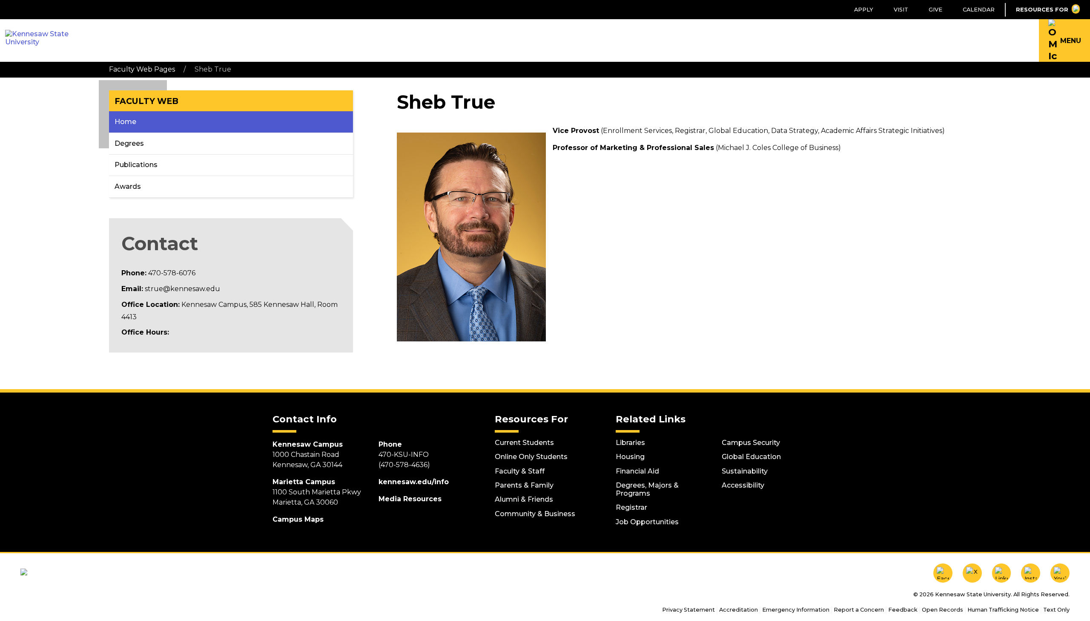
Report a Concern (859, 610)
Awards (128, 186)
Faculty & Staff (520, 471)
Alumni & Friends (524, 499)
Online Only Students (531, 457)
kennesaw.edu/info (414, 482)
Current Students (524, 443)
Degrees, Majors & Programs (647, 489)
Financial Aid (637, 471)
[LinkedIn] (1001, 573)
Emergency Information (795, 610)
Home (125, 122)
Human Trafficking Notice (1003, 610)
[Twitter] (972, 573)
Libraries (630, 443)
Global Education (751, 457)
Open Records (942, 610)
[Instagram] (1030, 573)
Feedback (903, 610)
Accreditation (738, 610)
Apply (863, 9)
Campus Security (751, 443)
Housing (630, 457)
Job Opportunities (647, 522)
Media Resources (410, 499)
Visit (901, 9)
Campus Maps (298, 519)
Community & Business (535, 514)
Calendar (979, 9)
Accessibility (743, 485)
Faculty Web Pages (142, 69)
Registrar (631, 507)
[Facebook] (942, 573)
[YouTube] (1060, 573)
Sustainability (745, 471)
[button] (1064, 40)
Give (935, 9)
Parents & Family (524, 485)
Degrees (129, 143)
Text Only (1056, 610)
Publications (136, 165)
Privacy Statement (688, 610)
